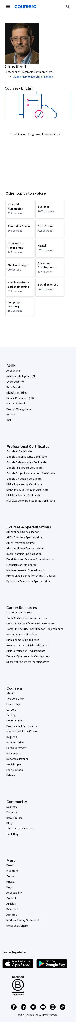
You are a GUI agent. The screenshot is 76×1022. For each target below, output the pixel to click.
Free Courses (14, 770)
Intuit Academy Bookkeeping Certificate (30, 501)
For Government (16, 748)
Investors (12, 871)
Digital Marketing (16, 393)
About (10, 693)
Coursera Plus (14, 721)
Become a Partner (17, 759)
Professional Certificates (21, 726)
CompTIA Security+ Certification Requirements (34, 629)
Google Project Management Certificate (30, 473)
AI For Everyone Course (20, 543)
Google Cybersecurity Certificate (26, 457)
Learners (11, 807)
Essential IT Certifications (21, 635)
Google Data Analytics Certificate (26, 462)
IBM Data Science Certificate (23, 495)
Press (10, 865)
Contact (11, 898)
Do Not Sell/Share (17, 926)
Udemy (10, 775)
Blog (9, 823)
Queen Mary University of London (33, 77)
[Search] (68, 7)
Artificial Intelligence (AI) (21, 376)
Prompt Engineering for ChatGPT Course (31, 576)
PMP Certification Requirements (25, 651)
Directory (12, 909)
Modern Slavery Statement (22, 920)
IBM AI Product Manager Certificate (27, 490)
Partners (11, 812)
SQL (8, 420)
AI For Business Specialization (24, 537)
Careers (11, 710)
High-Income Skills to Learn (22, 640)
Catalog (11, 715)
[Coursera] (25, 6)
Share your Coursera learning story (27, 662)
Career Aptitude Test (19, 613)
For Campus (13, 754)
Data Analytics (15, 387)
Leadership (13, 704)
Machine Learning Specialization (25, 570)
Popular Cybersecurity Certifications (28, 656)
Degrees (11, 737)
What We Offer (15, 699)
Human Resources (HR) (20, 398)
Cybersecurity (15, 382)
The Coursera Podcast (20, 829)
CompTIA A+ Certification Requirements (30, 624)
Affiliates (11, 915)
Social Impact (14, 764)
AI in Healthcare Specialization (24, 548)
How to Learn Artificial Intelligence (27, 645)
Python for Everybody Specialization (28, 581)
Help (9, 887)
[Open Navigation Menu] (8, 7)
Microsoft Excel (15, 404)
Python (10, 415)
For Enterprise (15, 743)
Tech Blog (12, 834)
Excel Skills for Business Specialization (29, 559)
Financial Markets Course (21, 565)
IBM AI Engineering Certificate (24, 484)
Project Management (19, 409)
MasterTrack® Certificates (22, 732)
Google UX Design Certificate (24, 479)
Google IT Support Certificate (24, 468)
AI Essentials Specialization (22, 532)
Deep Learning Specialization (24, 554)
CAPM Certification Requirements (26, 618)
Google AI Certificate (19, 451)
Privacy (10, 882)
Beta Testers (14, 818)
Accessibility (14, 893)
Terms (10, 876)
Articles (11, 904)
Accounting (13, 371)
